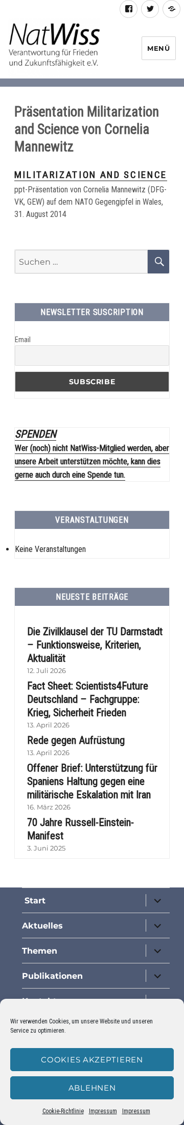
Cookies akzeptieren (92, 1059)
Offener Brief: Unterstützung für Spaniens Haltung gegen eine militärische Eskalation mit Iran (92, 781)
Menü (158, 48)
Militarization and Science (90, 175)
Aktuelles (42, 926)
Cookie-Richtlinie (63, 1111)
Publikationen (52, 976)
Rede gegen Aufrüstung (76, 740)
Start (33, 900)
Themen (39, 951)
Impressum (103, 1111)
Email (23, 339)
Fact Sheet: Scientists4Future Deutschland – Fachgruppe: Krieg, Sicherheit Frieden (87, 699)
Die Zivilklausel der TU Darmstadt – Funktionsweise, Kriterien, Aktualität (95, 644)
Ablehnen (92, 1088)
